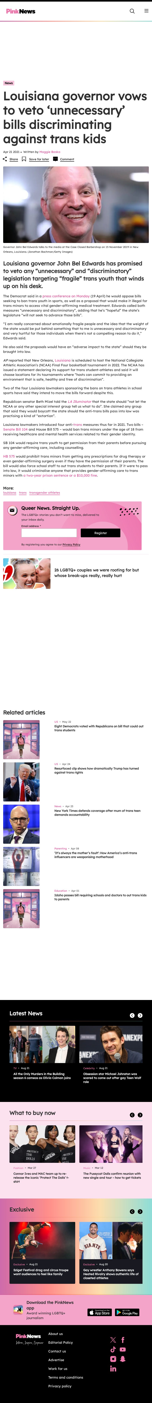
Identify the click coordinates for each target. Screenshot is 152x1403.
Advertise (56, 1360)
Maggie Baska (49, 152)
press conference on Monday (66, 296)
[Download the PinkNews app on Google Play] (127, 1312)
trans (77, 424)
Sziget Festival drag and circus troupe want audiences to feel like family (40, 1272)
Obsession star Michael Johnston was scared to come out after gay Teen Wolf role (112, 1078)
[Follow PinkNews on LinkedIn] (113, 1369)
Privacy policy (59, 1386)
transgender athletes (44, 492)
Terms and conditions (65, 1377)
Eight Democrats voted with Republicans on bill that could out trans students (98, 728)
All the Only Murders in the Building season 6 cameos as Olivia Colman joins (42, 1076)
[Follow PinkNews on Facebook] (123, 1341)
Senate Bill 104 (15, 429)
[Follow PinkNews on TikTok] (113, 1350)
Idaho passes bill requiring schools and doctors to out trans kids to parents (100, 897)
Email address (36, 526)
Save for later (39, 159)
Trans (23, 492)
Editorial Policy (60, 1342)
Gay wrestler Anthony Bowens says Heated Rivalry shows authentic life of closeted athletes (111, 1274)
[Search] (132, 11)
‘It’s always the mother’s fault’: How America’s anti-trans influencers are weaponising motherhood (95, 855)
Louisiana (63, 360)
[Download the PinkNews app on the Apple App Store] (99, 1312)
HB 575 (9, 456)
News (9, 83)
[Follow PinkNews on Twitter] (113, 1341)
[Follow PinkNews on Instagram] (113, 1360)
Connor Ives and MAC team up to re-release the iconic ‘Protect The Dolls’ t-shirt (41, 1177)
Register (100, 533)
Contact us (57, 1351)
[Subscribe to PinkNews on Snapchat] (122, 1360)
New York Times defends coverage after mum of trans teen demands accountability (97, 813)
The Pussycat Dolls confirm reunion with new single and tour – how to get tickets (112, 1175)
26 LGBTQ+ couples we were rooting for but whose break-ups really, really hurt (96, 572)
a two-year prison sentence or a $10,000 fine (60, 475)
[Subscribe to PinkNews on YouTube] (122, 1350)
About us (55, 1334)
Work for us (57, 1369)
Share (14, 159)
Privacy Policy (71, 544)
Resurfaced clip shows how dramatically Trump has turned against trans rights (96, 770)
